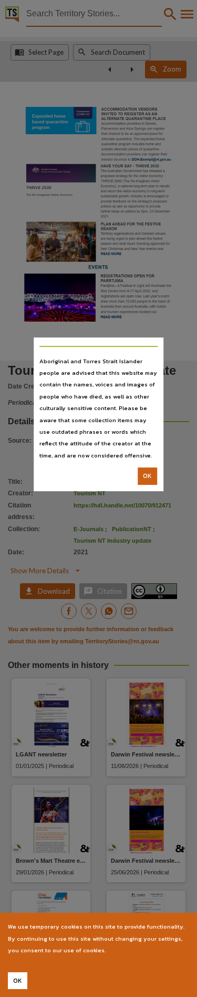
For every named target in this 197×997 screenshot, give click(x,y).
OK (147, 476)
